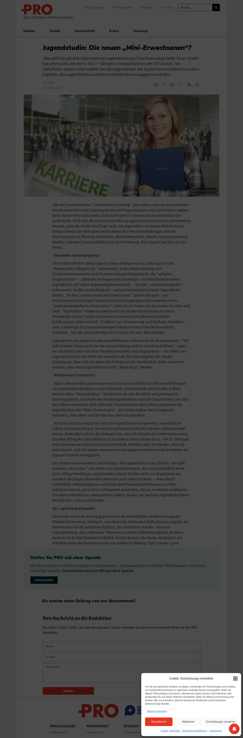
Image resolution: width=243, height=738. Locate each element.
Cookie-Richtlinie (170, 730)
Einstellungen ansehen (220, 722)
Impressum (215, 730)
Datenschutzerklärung (194, 730)
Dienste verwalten (157, 711)
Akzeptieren (158, 722)
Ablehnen (188, 722)
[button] (235, 678)
